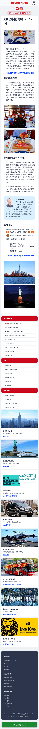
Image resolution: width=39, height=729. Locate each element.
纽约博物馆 (8, 381)
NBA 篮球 (6, 695)
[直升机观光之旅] (19, 538)
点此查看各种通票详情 (10, 496)
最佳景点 (6, 683)
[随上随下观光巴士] (19, 567)
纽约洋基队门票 (10, 339)
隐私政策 (6, 669)
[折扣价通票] (19, 479)
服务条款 (6, 666)
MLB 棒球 (6, 701)
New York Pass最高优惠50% (15, 335)
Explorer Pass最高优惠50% (14, 331)
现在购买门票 (21, 725)
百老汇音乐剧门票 (9, 681)
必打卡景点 (8, 365)
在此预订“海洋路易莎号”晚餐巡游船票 (20, 73)
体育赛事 (8, 385)
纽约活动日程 (9, 407)
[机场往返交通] (19, 508)
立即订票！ (6, 436)
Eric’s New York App (10, 660)
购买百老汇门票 (8, 644)
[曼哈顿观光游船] (19, 449)
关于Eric (6, 663)
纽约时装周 (8, 373)
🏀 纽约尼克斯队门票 (13, 324)
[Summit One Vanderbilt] (19, 597)
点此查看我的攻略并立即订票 (12, 585)
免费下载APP (9, 395)
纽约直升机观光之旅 (12, 328)
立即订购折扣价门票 (9, 614)
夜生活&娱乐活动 (11, 369)
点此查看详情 (7, 525)
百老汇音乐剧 (9, 343)
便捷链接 (7, 657)
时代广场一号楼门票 (12, 347)
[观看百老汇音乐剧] (19, 627)
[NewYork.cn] (19, 3)
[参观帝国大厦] (19, 419)
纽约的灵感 (7, 674)
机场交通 (8, 399)
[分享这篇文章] (33, 23)
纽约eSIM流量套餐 (11, 403)
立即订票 (6, 555)
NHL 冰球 (6, 698)
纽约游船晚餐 (9, 351)
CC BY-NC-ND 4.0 (25, 716)
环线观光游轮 (8, 686)
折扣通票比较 (8, 678)
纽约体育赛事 (8, 691)
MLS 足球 (6, 707)
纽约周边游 (8, 355)
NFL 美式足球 (8, 704)
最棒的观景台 (9, 377)
